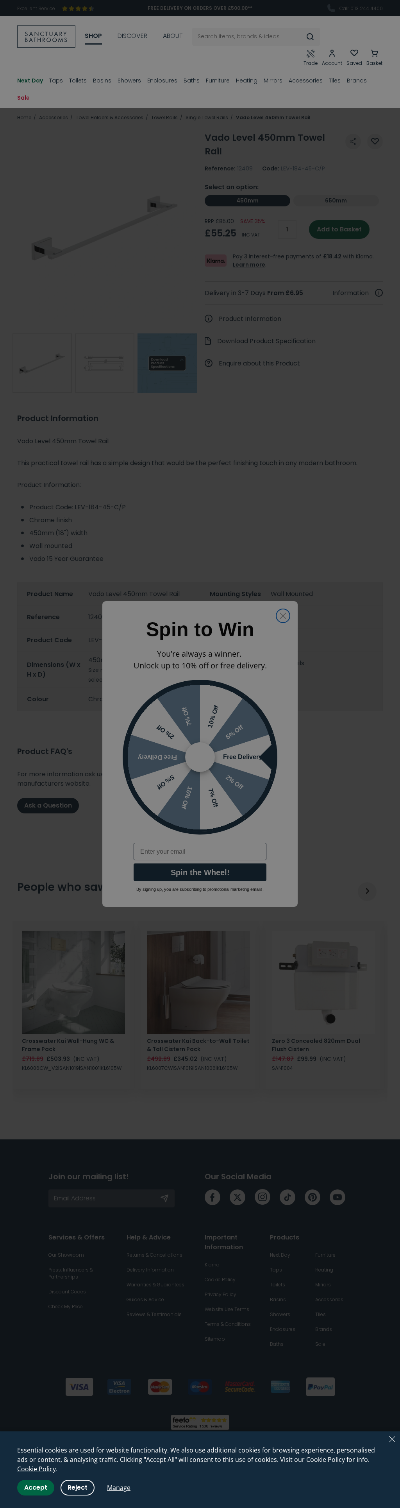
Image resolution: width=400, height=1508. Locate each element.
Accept (35, 1487)
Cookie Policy (36, 1469)
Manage (118, 1487)
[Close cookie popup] (392, 1439)
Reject (78, 1487)
